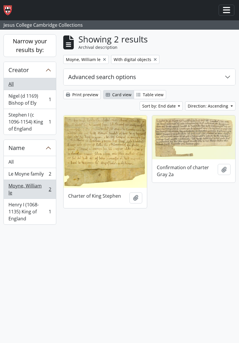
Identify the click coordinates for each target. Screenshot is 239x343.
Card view (121, 94)
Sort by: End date (159, 106)
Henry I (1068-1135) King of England (29, 211)
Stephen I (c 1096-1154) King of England (29, 122)
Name (16, 148)
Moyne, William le (29, 189)
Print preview (84, 94)
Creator (18, 70)
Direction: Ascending (208, 106)
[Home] (10, 10)
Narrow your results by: (30, 45)
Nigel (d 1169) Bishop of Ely (29, 99)
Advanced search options (102, 77)
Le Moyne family (29, 175)
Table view (153, 94)
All (11, 84)
